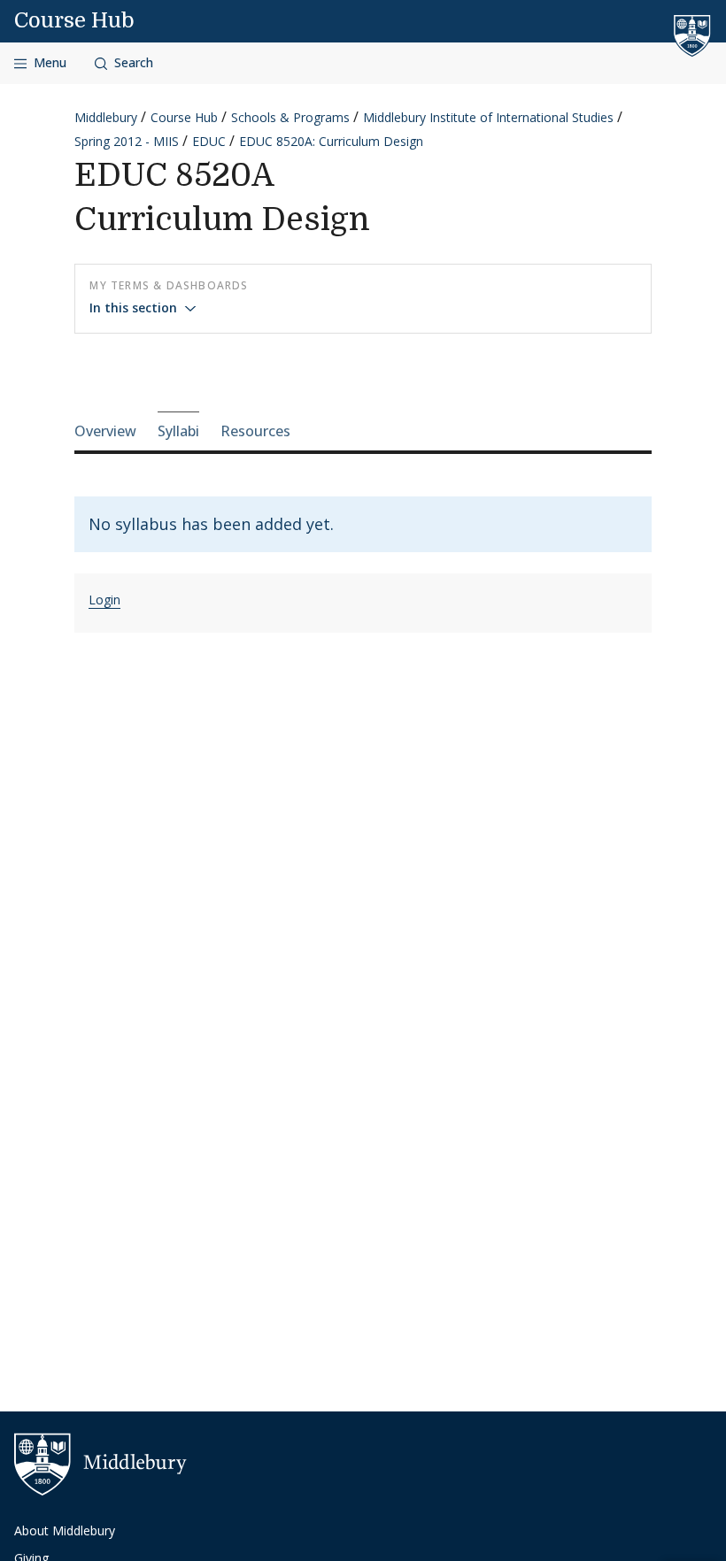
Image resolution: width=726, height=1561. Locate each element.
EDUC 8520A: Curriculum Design (331, 141)
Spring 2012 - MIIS (126, 141)
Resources (255, 431)
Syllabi (178, 431)
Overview (105, 431)
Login (104, 599)
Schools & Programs (290, 117)
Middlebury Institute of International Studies (488, 117)
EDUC (209, 141)
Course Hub (74, 20)
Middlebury (105, 117)
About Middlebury (64, 1530)
